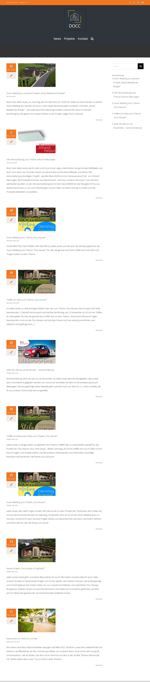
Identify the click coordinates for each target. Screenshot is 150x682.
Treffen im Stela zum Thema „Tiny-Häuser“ (26, 299)
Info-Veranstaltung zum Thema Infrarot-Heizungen (30, 159)
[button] (92, 39)
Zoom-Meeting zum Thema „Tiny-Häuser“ (26, 237)
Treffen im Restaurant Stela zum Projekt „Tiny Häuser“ (32, 436)
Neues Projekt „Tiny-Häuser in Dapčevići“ (25, 568)
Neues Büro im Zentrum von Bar (22, 638)
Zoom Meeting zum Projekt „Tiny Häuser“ (26, 502)
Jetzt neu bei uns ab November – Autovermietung (30, 369)
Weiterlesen (99, 120)
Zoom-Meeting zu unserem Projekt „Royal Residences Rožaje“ (35, 93)
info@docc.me (23, 2)
